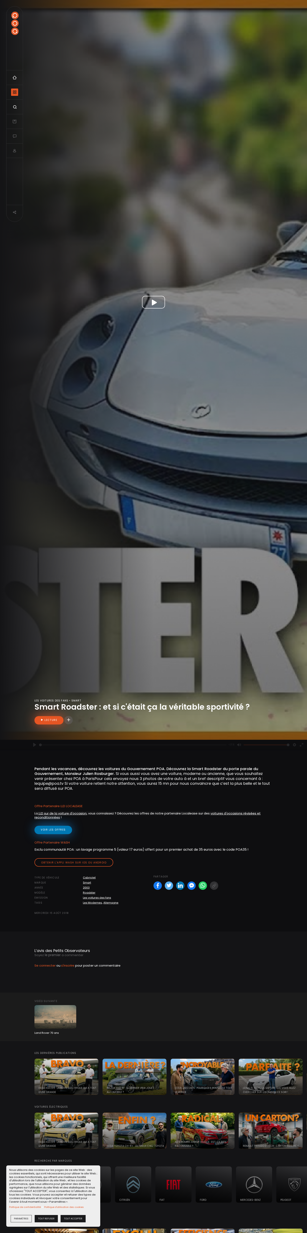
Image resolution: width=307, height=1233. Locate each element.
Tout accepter (73, 1218)
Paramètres (21, 1218)
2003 (86, 888)
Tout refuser (46, 1218)
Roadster (89, 893)
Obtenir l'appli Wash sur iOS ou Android (74, 862)
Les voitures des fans (97, 898)
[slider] (133, 745)
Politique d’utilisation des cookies (64, 1207)
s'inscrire (67, 965)
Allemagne (110, 903)
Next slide (302, 1077)
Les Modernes (92, 903)
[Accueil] (14, 23)
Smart (87, 883)
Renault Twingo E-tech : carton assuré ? (271, 1146)
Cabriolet (89, 878)
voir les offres (53, 829)
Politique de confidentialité (25, 1207)
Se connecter (45, 965)
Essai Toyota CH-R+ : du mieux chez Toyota (135, 1146)
